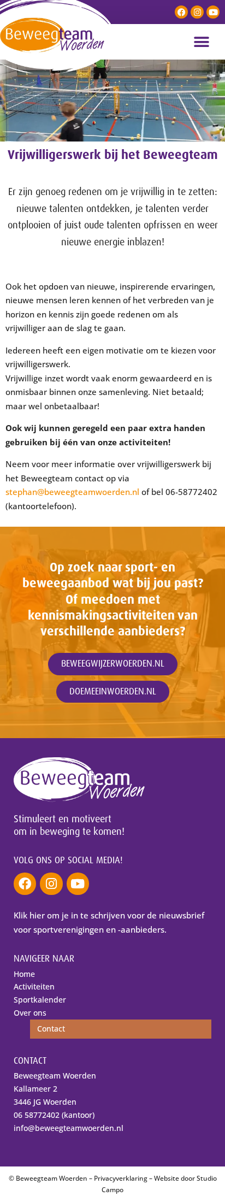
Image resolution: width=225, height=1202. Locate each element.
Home (24, 974)
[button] (202, 42)
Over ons (30, 1012)
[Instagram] (197, 12)
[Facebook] (181, 12)
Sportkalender (40, 999)
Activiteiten (34, 986)
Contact (51, 1028)
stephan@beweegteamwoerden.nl (72, 491)
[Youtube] (213, 12)
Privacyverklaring (120, 1178)
